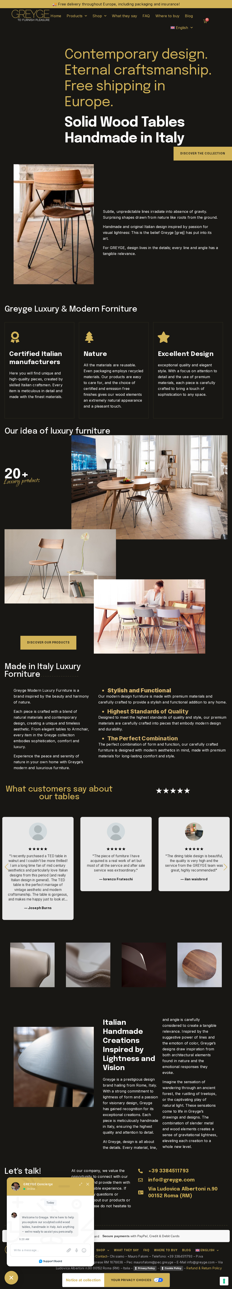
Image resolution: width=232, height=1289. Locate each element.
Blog (189, 16)
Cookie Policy (173, 1268)
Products (74, 16)
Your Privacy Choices (131, 1280)
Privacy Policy (146, 1268)
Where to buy (167, 16)
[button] (225, 867)
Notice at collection (83, 1280)
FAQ (146, 16)
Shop (97, 16)
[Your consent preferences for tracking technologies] (224, 1281)
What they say (124, 16)
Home (56, 16)
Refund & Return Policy (204, 1268)
